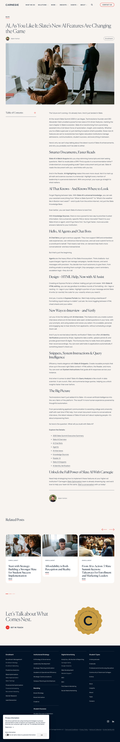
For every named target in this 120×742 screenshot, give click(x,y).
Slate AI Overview (59, 439)
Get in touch (17, 627)
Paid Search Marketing (68, 686)
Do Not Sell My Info (108, 729)
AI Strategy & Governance (42, 659)
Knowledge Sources (61, 454)
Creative (36, 701)
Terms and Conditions (71, 729)
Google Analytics (66, 666)
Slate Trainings (10, 681)
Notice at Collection (95, 729)
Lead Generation (11, 700)
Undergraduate (94, 659)
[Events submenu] (77, 5)
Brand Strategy (39, 693)
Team (91, 697)
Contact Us (107, 5)
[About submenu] (86, 5)
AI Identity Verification (61, 466)
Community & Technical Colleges (100, 672)
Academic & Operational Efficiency (45, 672)
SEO (62, 682)
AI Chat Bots (58, 443)
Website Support (66, 673)
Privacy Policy (84, 729)
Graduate (92, 664)
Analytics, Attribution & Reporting (72, 659)
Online (91, 677)
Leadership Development (42, 664)
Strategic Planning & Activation (44, 668)
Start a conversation (86, 484)
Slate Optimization (75, 481)
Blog (8, 17)
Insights (92, 688)
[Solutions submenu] (48, 5)
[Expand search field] (92, 4)
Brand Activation (39, 697)
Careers (91, 701)
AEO (62, 677)
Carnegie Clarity (66, 662)
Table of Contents (14, 112)
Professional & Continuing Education (101, 668)
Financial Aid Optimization (14, 685)
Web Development (67, 670)
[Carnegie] (12, 5)
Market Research (11, 696)
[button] (7, 594)
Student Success (40, 709)
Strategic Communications (43, 677)
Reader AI (57, 458)
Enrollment (109, 38)
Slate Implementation (12, 677)
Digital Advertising (68, 655)
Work (91, 684)
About (91, 692)
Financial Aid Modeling (12, 688)
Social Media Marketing (69, 690)
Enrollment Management (14, 659)
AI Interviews (58, 451)
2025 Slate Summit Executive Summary (68, 436)
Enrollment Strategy (12, 662)
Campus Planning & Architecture (44, 681)
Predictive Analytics (12, 670)
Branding (37, 688)
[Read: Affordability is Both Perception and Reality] (60, 555)
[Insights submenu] (68, 5)
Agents (56, 447)
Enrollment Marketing (12, 666)
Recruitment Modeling (12, 691)
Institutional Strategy (41, 655)
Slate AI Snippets (59, 462)
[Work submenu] (57, 5)
